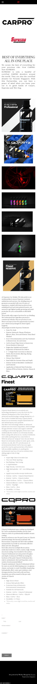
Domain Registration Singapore (28, 676)
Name (4, 618)
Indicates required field (9, 615)
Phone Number (6, 625)
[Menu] (3, 2)
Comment (5, 633)
